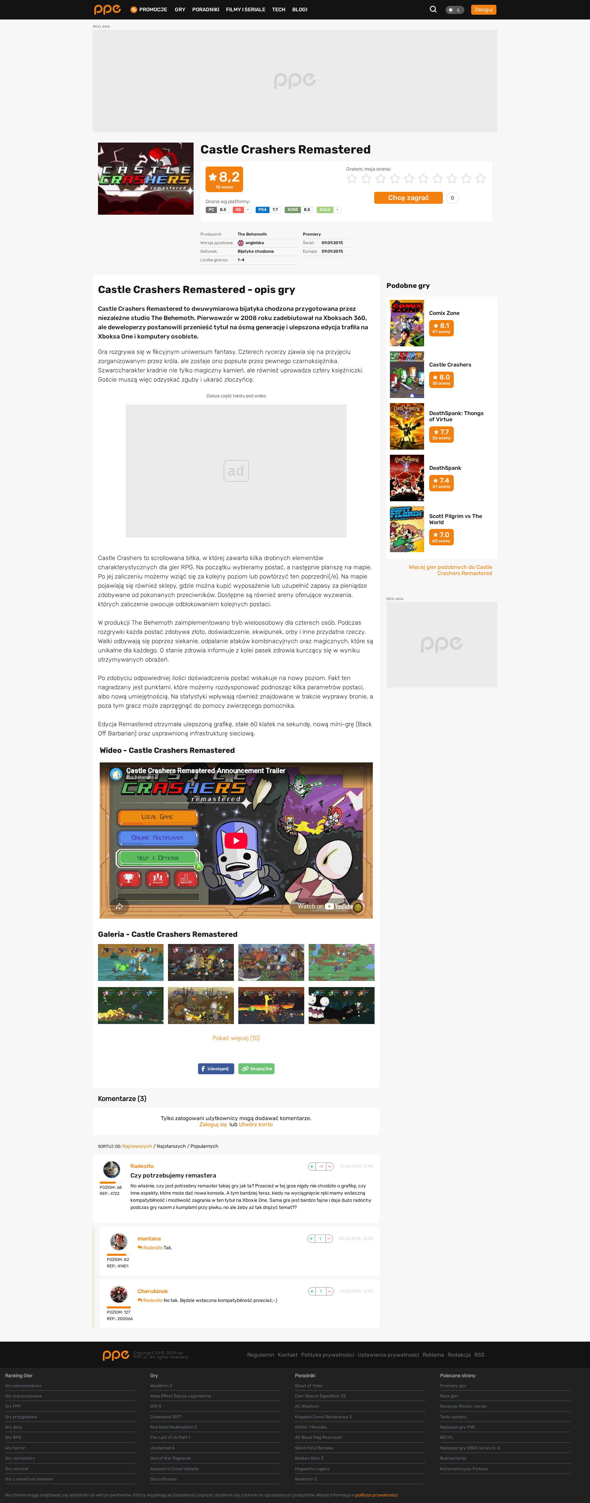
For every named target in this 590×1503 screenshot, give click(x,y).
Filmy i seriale (245, 9)
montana (149, 1239)
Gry (180, 9)
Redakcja (459, 1355)
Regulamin (261, 1355)
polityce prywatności (376, 1495)
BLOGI (299, 9)
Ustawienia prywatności (388, 1355)
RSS (479, 1355)
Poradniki (205, 9)
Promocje (153, 10)
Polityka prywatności (327, 1355)
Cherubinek (153, 1291)
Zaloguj (484, 9)
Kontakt (288, 1355)
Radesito (142, 1166)
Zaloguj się (213, 1124)
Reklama (433, 1355)
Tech (278, 9)
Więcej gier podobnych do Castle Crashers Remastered (450, 570)
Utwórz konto (256, 1124)
